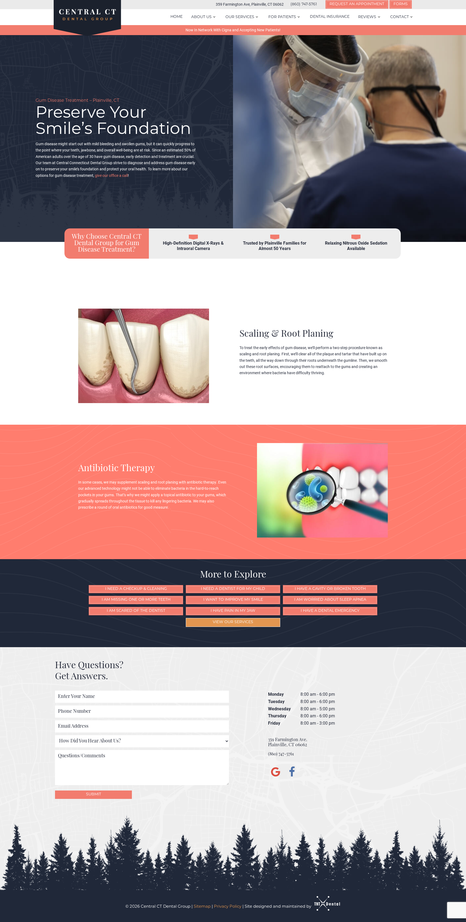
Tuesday (276, 701)
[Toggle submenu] (214, 17)
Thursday (277, 715)
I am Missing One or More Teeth (136, 600)
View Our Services (233, 622)
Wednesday (279, 708)
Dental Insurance (330, 17)
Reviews (367, 17)
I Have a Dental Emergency (330, 611)
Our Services (239, 17)
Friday (274, 723)
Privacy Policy (227, 907)
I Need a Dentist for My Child (233, 589)
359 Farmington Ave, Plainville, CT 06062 (250, 4)
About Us (201, 17)
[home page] (87, 18)
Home (176, 17)
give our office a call (111, 175)
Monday (276, 694)
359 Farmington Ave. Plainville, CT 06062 (287, 742)
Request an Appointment (357, 4)
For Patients (282, 17)
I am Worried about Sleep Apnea (330, 600)
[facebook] (291, 773)
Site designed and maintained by (278, 907)
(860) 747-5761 (303, 4)
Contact (399, 17)
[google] (275, 773)
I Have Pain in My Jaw (233, 611)
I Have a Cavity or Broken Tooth (330, 589)
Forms (400, 4)
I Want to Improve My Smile (233, 600)
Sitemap (202, 907)
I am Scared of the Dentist (136, 611)
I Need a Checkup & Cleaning (136, 589)
